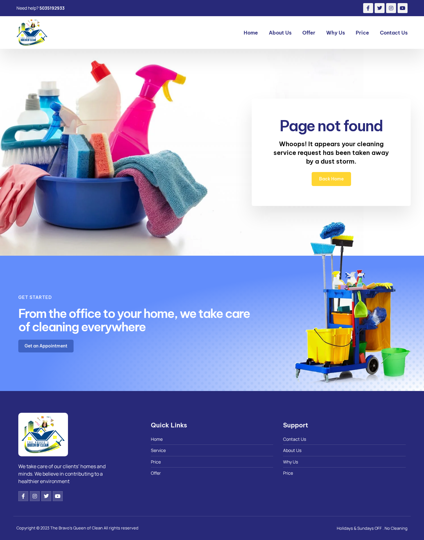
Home (251, 33)
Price (362, 33)
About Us (280, 33)
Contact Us (394, 33)
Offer (308, 33)
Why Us (335, 33)
